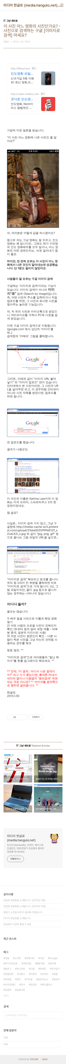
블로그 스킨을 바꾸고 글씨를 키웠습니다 (23, 912)
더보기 (6, 995)
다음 (32, 968)
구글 (42, 958)
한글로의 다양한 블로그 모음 (17, 924)
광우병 (53, 963)
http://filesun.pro (20, 68)
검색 (59, 1015)
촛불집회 (9, 974)
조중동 (8, 989)
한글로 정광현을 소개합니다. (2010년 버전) (25, 906)
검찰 (7, 958)
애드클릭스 (47, 984)
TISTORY (34, 1059)
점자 (19, 979)
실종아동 (21, 989)
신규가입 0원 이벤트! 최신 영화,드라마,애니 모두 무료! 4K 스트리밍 (22, 80)
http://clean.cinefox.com (25, 93)
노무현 (17, 958)
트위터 (45, 974)
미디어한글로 (11, 963)
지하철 (29, 979)
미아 (23, 984)
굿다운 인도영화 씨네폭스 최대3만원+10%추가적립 (22, 99)
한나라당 (21, 968)
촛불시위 (30, 958)
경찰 (56, 974)
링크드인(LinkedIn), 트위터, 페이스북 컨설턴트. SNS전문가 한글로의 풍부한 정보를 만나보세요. (25, 848)
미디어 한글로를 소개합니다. (17, 918)
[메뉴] (62, 5)
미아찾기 (55, 968)
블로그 (8, 968)
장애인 (43, 968)
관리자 (45, 1059)
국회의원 (27, 963)
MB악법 (41, 963)
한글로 (33, 984)
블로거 (57, 979)
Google (53, 958)
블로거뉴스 (43, 979)
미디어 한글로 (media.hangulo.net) (31, 5)
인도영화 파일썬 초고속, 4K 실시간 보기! (22, 74)
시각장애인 (10, 984)
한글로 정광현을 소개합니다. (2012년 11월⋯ (25, 900)
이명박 (33, 974)
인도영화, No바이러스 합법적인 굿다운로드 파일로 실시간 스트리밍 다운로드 (22, 106)
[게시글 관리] (23, 717)
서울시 (22, 974)
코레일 (8, 979)
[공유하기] (19, 717)
